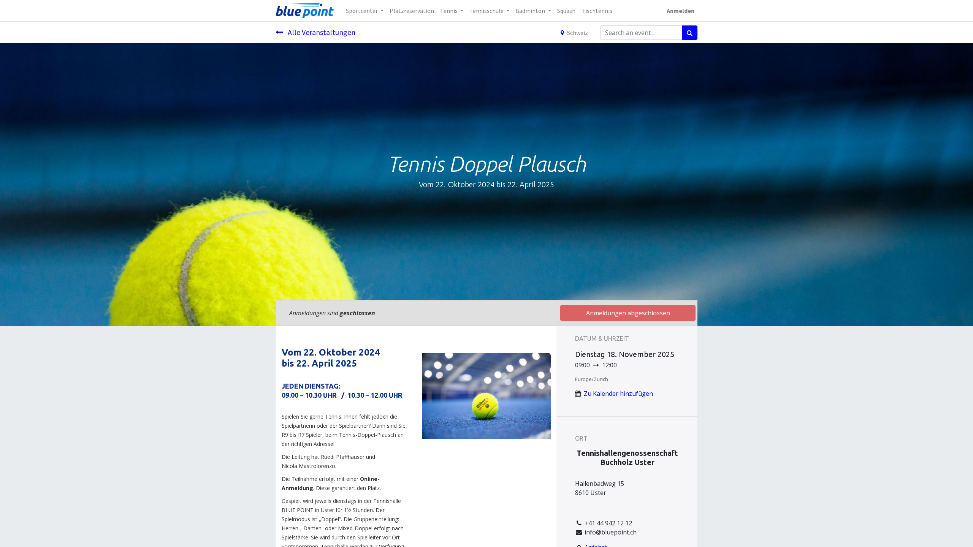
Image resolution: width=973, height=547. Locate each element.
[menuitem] (412, 10)
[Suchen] (689, 32)
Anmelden (680, 10)
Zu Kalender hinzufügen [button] (618, 393)
